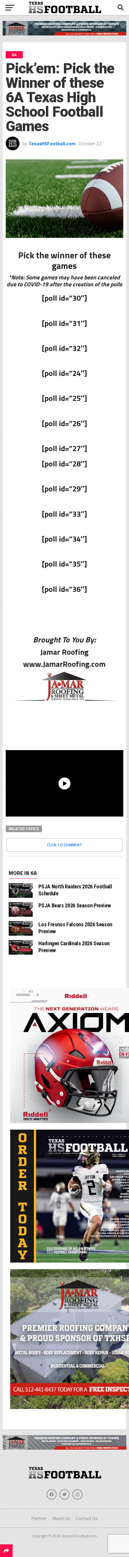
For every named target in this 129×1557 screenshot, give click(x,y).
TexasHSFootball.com (52, 143)
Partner (39, 1518)
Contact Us (87, 1518)
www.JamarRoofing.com (64, 664)
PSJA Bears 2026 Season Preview (74, 905)
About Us (61, 1518)
